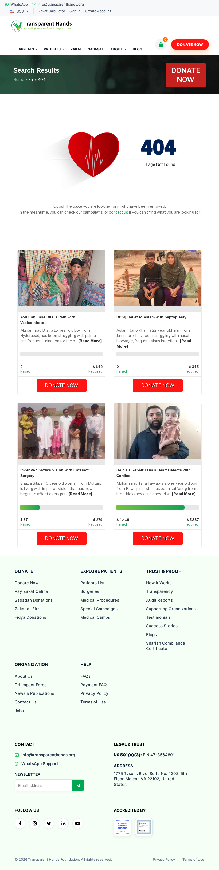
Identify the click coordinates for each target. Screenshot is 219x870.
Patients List (92, 582)
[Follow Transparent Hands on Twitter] (49, 823)
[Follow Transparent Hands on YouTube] (77, 823)
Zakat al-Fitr (27, 608)
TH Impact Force (31, 684)
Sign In (75, 11)
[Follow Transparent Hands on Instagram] (34, 823)
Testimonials (158, 617)
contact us (118, 212)
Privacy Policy (94, 693)
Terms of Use (93, 701)
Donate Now (190, 44)
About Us (24, 676)
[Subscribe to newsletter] (78, 785)
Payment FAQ (93, 684)
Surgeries (89, 591)
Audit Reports (159, 600)
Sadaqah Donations (34, 600)
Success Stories (162, 625)
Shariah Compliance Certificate (165, 646)
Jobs (19, 710)
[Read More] (90, 341)
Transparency (159, 591)
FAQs (85, 676)
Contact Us (26, 701)
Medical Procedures (99, 600)
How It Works (158, 582)
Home (18, 79)
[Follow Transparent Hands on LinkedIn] (63, 823)
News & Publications (34, 693)
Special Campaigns (99, 608)
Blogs (151, 634)
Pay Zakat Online (31, 591)
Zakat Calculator (51, 11)
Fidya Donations (30, 617)
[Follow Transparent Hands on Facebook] (20, 823)
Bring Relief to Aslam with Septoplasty (151, 317)
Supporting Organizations (171, 608)
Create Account (98, 11)
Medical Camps (95, 617)
